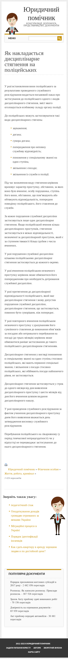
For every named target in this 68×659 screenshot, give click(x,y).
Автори (37, 648)
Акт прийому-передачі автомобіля (28, 616)
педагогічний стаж (22, 505)
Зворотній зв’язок (53, 648)
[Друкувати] (6, 469)
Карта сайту (34, 652)
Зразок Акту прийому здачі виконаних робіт (33, 599)
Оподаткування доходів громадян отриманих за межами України (25, 515)
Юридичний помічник (41, 13)
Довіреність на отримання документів (30, 607)
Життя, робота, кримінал (19, 473)
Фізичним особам (48, 469)
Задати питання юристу (18, 648)
